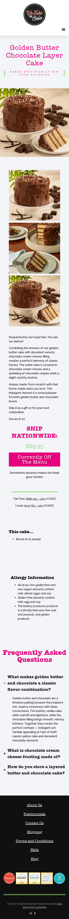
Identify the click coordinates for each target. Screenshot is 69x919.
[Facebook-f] (35, 913)
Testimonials (34, 814)
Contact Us (34, 823)
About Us (34, 805)
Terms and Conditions (34, 841)
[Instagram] (31, 913)
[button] (63, 29)
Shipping (34, 832)
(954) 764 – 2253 (34, 505)
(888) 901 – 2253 (36, 498)
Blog (34, 859)
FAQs (34, 850)
